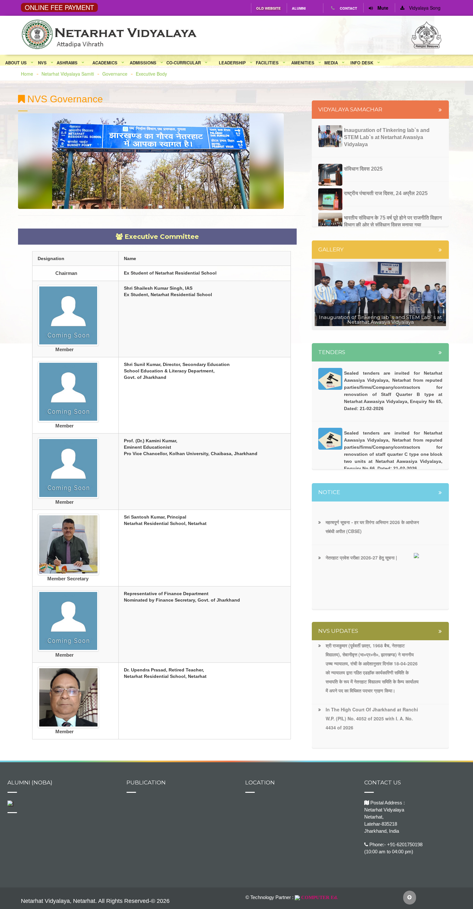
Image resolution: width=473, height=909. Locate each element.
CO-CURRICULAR (183, 63)
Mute (382, 8)
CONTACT (348, 8)
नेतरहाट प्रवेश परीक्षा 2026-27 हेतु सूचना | (361, 557)
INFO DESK (361, 63)
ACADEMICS (104, 63)
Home (27, 73)
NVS (42, 63)
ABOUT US (16, 63)
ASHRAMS (67, 63)
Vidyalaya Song (424, 8)
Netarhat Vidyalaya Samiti (68, 73)
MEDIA (331, 63)
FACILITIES (267, 63)
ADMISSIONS (143, 63)
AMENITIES (302, 63)
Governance (114, 73)
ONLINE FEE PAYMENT (59, 7)
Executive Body (151, 73)
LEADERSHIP (232, 63)
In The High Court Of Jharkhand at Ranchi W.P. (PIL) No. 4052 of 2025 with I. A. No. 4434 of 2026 (372, 718)
